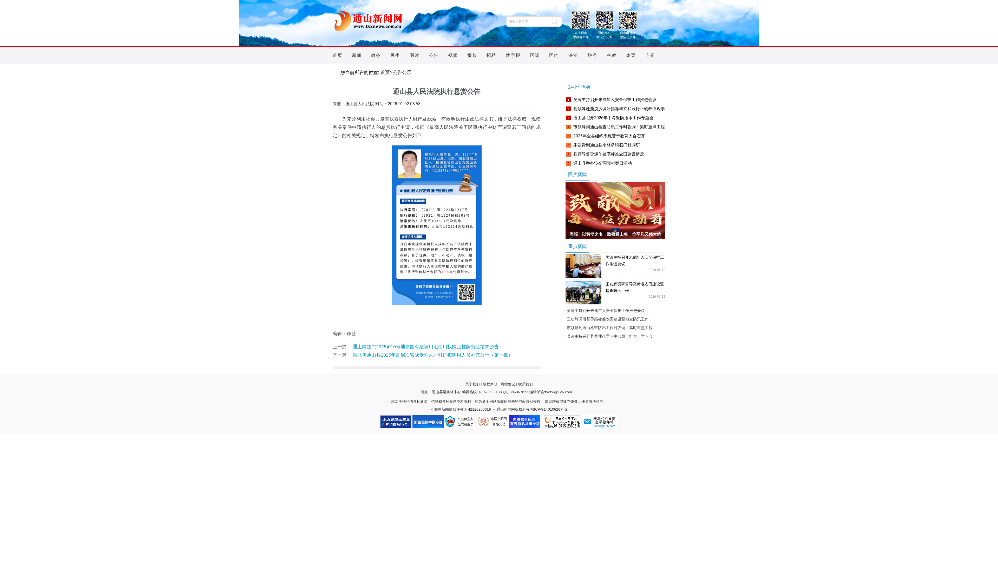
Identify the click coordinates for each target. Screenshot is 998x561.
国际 (535, 55)
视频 (453, 55)
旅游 (593, 55)
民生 (395, 55)
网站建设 (508, 384)
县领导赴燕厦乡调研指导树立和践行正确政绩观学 (619, 108)
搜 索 (557, 21)
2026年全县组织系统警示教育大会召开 (609, 136)
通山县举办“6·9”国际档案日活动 (602, 163)
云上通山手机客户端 (581, 34)
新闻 (357, 55)
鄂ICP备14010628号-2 (548, 409)
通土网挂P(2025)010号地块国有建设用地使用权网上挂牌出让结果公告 (426, 346)
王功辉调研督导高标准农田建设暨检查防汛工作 (635, 287)
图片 (414, 55)
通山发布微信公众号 (604, 34)
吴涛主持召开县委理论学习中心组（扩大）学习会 (610, 336)
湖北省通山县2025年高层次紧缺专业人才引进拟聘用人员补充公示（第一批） (433, 355)
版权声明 (490, 384)
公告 (434, 55)
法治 (573, 55)
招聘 (491, 55)
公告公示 (402, 72)
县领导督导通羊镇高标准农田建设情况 (608, 154)
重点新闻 (577, 246)
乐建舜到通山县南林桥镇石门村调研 (606, 145)
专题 (650, 55)
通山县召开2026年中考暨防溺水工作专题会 (613, 118)
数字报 (513, 55)
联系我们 (525, 384)
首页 (338, 55)
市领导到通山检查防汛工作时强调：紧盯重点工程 (619, 127)
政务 (376, 55)
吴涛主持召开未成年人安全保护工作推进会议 (614, 99)
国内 (554, 55)
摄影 (472, 55)
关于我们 (472, 384)
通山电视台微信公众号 (627, 34)
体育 (631, 55)
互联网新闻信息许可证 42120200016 (461, 409)
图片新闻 (577, 174)
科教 (612, 55)
